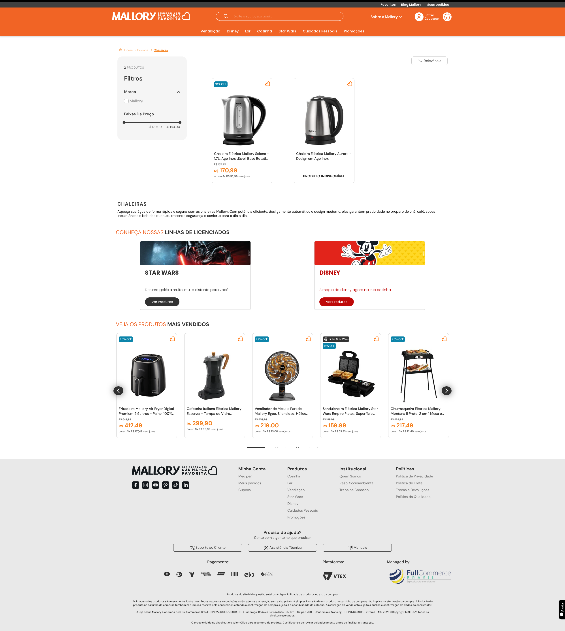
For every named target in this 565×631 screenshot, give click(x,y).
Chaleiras (161, 50)
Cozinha (142, 50)
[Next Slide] (447, 390)
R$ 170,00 (155, 127)
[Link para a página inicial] (125, 50)
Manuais (360, 547)
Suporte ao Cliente (211, 547)
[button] (279, 17)
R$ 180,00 (171, 127)
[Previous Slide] (118, 390)
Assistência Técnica (285, 547)
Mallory (136, 101)
